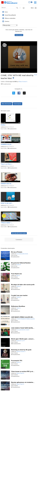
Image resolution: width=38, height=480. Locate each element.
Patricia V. (18, 286)
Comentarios (19, 239)
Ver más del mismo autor (19, 233)
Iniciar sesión (19, 35)
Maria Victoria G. (23, 81)
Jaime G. (18, 308)
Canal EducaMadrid (10, 15)
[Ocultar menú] (34, 8)
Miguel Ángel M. (20, 373)
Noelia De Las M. (20, 340)
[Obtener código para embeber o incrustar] (24, 93)
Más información (6, 103)
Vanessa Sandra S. (21, 351)
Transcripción (17, 103)
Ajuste (35, 74)
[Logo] (5, 45)
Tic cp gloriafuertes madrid (22, 329)
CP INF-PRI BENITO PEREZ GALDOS (25, 318)
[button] (19, 57)
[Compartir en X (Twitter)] (13, 93)
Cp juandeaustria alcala (22, 253)
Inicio (6, 12)
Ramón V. (18, 362)
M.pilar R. (18, 264)
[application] (19, 57)
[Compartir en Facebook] (19, 93)
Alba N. (18, 275)
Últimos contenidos (10, 18)
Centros (7, 21)
